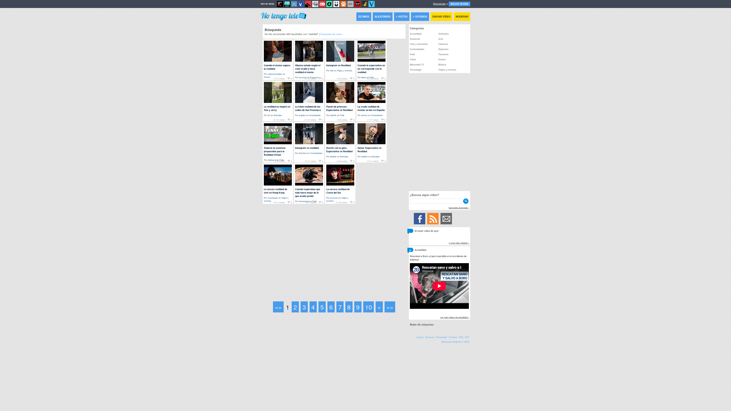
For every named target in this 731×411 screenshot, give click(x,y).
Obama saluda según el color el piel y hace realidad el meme (307, 69)
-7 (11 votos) (279, 78)
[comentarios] (410, 231)
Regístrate (439, 3)
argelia (302, 115)
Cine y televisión (419, 44)
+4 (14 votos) (310, 119)
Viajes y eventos (344, 70)
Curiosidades (314, 115)
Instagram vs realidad (307, 148)
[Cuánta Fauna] (343, 4)
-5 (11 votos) (279, 202)
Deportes (443, 49)
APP (467, 337)
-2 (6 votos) (342, 78)
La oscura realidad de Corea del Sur (338, 190)
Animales (278, 115)
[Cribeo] (329, 4)
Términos (430, 337)
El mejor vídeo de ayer (427, 231)
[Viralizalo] (372, 4)
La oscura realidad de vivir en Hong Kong (275, 190)
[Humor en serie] (336, 4)
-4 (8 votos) (342, 119)
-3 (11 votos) (310, 160)
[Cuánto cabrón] (315, 4)
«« (278, 307)
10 (368, 307)
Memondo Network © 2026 (455, 341)
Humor (442, 59)
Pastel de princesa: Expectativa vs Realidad (339, 108)
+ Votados (420, 16)
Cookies (453, 337)
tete (332, 70)
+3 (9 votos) (341, 160)
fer (269, 115)
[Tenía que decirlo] (357, 4)
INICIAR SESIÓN (459, 4)
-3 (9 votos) (279, 160)
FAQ (461, 337)
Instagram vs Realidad (338, 65)
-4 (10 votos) (279, 119)
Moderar (462, 16)
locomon (334, 197)
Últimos (363, 16)
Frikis (413, 59)
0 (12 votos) (341, 202)
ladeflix (333, 115)
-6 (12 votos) (373, 78)
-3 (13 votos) (310, 78)
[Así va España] (308, 4)
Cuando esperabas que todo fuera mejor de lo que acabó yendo (307, 192)
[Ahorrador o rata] (365, 4)
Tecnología (415, 69)
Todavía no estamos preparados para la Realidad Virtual (275, 151)
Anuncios (415, 39)
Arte (440, 39)
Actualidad (415, 33)
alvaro (364, 115)
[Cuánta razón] (287, 4)
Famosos (443, 54)
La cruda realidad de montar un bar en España (371, 108)
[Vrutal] (322, 4)
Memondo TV (417, 64)
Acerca (420, 337)
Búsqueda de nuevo (331, 34)
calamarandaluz (275, 73)
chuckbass (273, 197)
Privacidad (441, 337)
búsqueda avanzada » (459, 207)
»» (389, 307)
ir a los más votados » (459, 242)
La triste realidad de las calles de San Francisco (308, 108)
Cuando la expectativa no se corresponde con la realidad (371, 69)
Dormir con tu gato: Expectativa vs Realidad (339, 149)
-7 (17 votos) (373, 119)
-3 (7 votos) (310, 202)
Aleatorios (383, 16)
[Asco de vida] (280, 4)
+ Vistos (402, 16)
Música (442, 64)
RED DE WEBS (267, 4)
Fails (342, 115)
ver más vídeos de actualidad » (454, 317)
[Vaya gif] (350, 4)
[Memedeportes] (294, 4)
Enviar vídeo (441, 16)
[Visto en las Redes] (301, 4)
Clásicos (443, 44)
